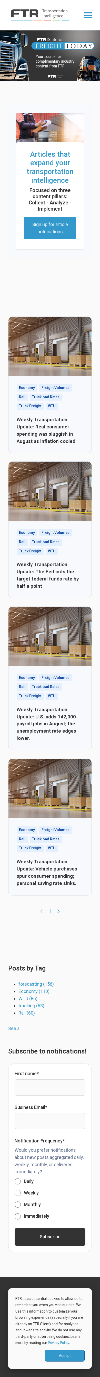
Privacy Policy (58, 1343)
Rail (26, 1013)
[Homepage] (42, 15)
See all (15, 1028)
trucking (31, 1005)
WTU (27, 998)
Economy (33, 991)
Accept (65, 1356)
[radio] (50, 1181)
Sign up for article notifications (50, 228)
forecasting (36, 984)
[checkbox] (50, 1198)
